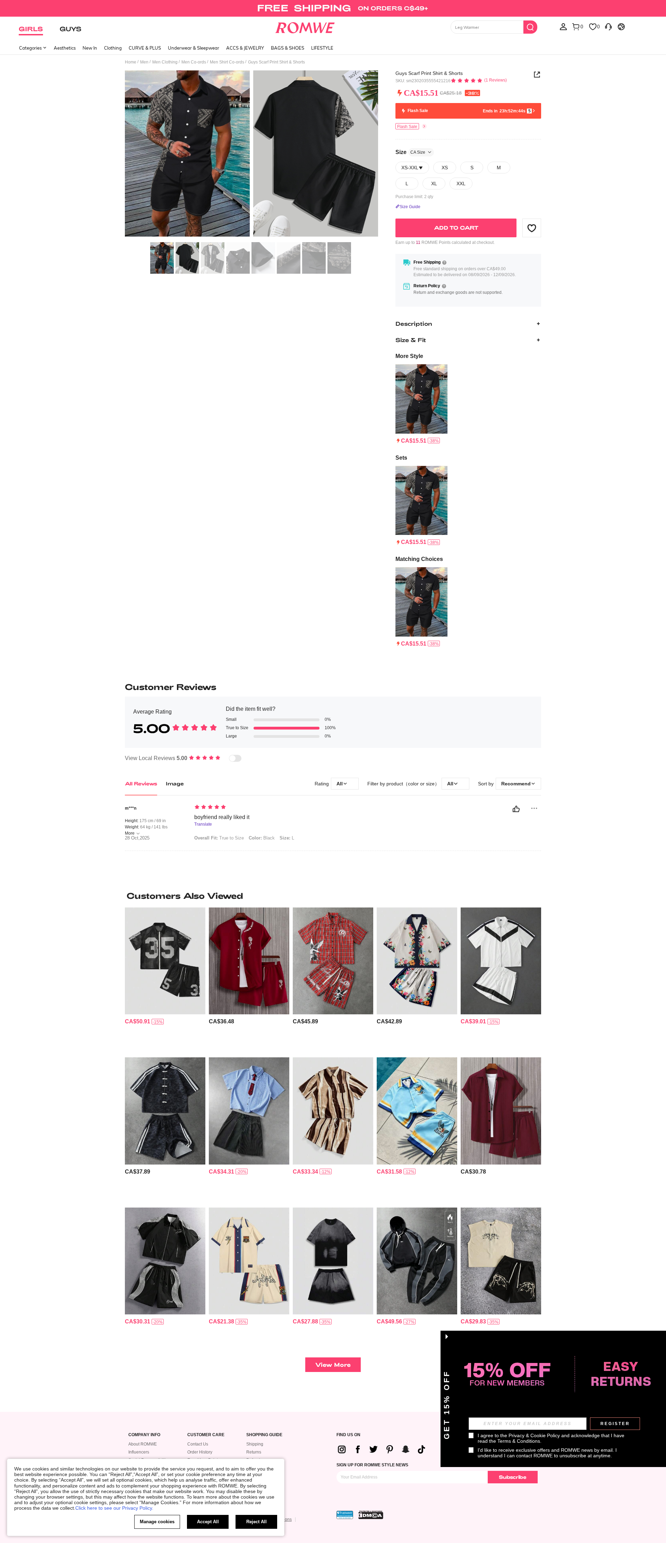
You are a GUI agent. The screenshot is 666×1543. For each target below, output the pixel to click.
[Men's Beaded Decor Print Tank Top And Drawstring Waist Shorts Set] (501, 1261)
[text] (253, 807)
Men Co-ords (193, 62)
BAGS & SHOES (287, 48)
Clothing (113, 48)
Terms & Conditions (518, 1441)
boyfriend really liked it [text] (221, 817)
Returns (253, 1452)
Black (262, 838)
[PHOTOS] (251, 154)
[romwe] (305, 26)
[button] (531, 228)
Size (410, 152)
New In (90, 48)
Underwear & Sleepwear (193, 48)
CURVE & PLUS (145, 48)
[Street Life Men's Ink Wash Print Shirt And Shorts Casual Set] (333, 1111)
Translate (203, 824)
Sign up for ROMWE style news (372, 1465)
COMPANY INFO (144, 1435)
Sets (401, 458)
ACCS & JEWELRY (245, 48)
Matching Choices (419, 559)
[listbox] (563, 26)
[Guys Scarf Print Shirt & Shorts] (421, 399)
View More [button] (333, 1364)
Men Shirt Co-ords (227, 62)
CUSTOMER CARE (205, 1435)
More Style (409, 356)
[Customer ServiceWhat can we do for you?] (608, 26)
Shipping (254, 1444)
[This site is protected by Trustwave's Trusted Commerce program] (344, 1515)
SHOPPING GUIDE (264, 1435)
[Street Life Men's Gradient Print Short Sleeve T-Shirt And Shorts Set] (333, 1261)
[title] (333, 896)
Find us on (348, 1435)
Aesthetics (65, 48)
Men (144, 62)
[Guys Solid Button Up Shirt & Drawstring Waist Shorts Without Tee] (501, 1111)
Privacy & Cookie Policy (534, 1435)
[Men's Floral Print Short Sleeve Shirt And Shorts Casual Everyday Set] (417, 961)
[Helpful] (516, 809)
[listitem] (421, 404)
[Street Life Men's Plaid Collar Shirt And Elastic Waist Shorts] (333, 961)
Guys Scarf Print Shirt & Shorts (429, 73)
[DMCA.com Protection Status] (370, 1515)
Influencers (138, 1452)
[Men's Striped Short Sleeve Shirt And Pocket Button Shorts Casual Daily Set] (249, 1111)
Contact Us (197, 1444)
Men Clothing (165, 62)
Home (130, 62)
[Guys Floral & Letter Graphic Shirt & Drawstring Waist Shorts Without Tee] (249, 961)
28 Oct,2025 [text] (137, 838)
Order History (199, 1452)
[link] (333, 8)
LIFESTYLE (322, 48)
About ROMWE (142, 1444)
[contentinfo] (413, 440)
